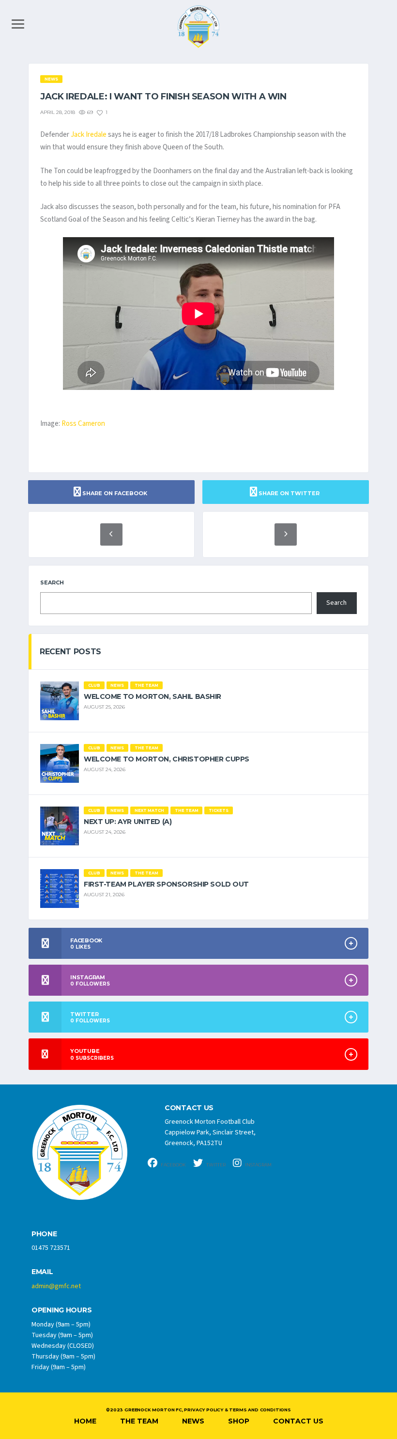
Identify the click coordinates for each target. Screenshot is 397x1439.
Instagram (258, 1164)
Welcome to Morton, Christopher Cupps (166, 759)
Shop (238, 1421)
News (193, 1421)
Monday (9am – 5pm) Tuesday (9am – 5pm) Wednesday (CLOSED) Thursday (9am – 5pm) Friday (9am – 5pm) (63, 1346)
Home (85, 1421)
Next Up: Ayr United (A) (127, 821)
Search (52, 582)
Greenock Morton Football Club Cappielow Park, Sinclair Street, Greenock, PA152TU (210, 1132)
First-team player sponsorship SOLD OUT (166, 884)
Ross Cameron (83, 424)
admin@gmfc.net (56, 1286)
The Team (139, 1421)
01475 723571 (50, 1248)
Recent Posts (70, 651)
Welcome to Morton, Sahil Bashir (152, 696)
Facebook (173, 1164)
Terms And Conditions (259, 1409)
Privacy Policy (203, 1409)
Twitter (215, 1164)
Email (42, 1272)
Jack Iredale (89, 134)
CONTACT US (189, 1108)
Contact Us (298, 1421)
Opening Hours (61, 1310)
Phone (44, 1234)
